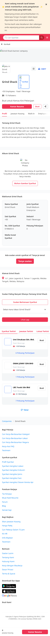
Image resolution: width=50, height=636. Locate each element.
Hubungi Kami (8, 561)
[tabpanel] (25, 314)
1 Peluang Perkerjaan (25, 377)
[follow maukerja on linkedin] (26, 608)
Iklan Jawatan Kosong (11, 521)
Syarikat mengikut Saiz (12, 478)
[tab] (25, 302)
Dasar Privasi (7, 569)
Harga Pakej (7, 525)
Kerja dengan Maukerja (12, 565)
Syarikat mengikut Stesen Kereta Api (17, 482)
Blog (4, 506)
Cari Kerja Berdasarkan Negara (15, 442)
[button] (25, 309)
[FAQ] (33, 68)
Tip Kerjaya (7, 494)
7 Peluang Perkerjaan (25, 400)
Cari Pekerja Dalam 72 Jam (13, 530)
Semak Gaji (7, 510)
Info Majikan (7, 538)
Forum (5, 502)
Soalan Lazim (7, 553)
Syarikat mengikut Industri (13, 470)
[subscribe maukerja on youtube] (14, 608)
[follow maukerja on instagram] (20, 608)
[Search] (41, 37)
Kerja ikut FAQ (8, 446)
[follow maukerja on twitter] (9, 608)
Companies (7, 421)
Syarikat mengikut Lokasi (12, 466)
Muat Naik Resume (10, 498)
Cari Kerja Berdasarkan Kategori (16, 434)
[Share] (45, 106)
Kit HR (4, 534)
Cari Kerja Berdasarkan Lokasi (15, 438)
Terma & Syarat (8, 574)
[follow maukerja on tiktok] (31, 608)
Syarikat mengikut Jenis (12, 474)
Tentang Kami (8, 557)
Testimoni (6, 450)
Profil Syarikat (8, 462)
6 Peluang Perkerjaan (25, 353)
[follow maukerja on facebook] (3, 608)
